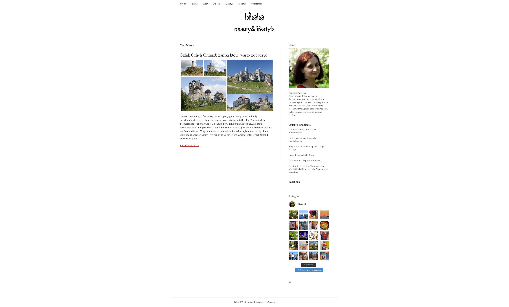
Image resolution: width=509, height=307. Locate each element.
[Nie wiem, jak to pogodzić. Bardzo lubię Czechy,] (313, 245)
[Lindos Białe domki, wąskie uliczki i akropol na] (313, 214)
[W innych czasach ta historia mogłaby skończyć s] (303, 256)
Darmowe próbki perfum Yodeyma (305, 160)
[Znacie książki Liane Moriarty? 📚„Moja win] (324, 256)
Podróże (195, 3)
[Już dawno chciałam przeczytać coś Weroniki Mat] (293, 225)
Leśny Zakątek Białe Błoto (301, 155)
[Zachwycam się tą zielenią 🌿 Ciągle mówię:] (293, 235)
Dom (205, 3)
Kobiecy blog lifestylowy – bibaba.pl (258, 302)
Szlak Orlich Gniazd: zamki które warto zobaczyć (223, 55)
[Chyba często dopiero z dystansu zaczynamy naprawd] (293, 256)
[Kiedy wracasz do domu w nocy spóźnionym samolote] (324, 214)
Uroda (183, 3)
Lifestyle (229, 3)
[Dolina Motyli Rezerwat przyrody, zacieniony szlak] (293, 214)
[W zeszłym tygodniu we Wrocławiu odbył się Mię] (303, 235)
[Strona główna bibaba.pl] (254, 23)
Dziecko (217, 3)
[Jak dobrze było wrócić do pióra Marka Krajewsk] (303, 225)
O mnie (242, 3)
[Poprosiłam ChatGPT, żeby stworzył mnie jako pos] (313, 235)
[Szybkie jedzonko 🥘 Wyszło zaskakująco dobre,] (324, 225)
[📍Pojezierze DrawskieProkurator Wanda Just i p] (313, 225)
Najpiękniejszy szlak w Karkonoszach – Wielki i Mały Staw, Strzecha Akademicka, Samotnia (308, 169)
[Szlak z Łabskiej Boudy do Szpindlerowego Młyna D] (293, 245)
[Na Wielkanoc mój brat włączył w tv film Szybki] (313, 256)
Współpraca (256, 3)
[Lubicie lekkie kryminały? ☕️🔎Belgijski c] (303, 245)
